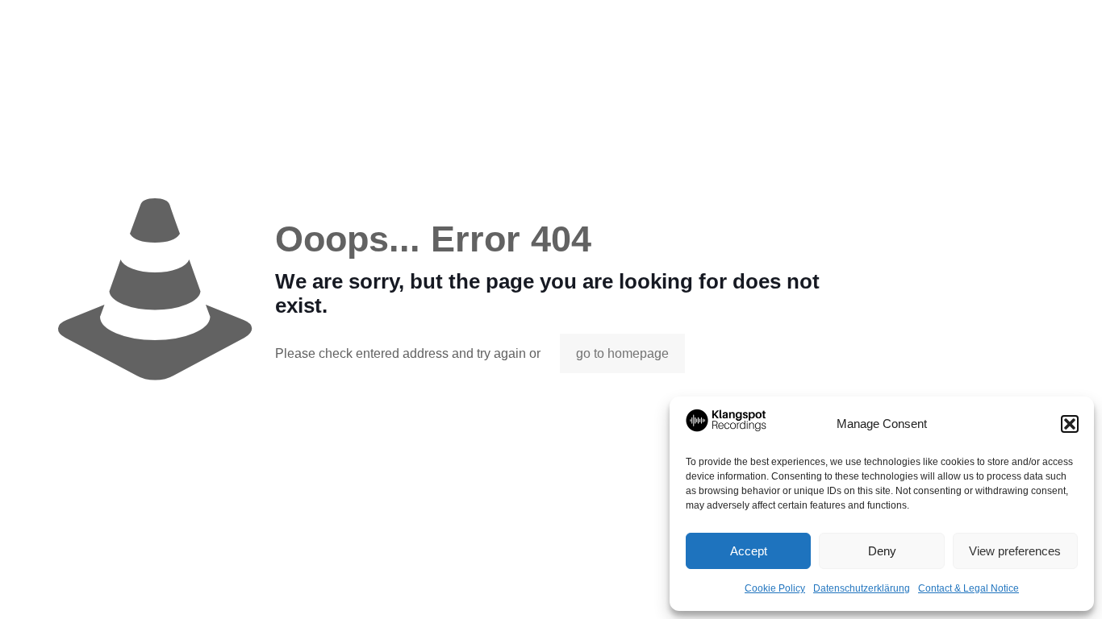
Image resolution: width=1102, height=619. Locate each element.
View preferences (1015, 551)
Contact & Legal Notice (968, 588)
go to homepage (622, 353)
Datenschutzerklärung (861, 588)
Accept (748, 551)
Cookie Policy (775, 588)
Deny (882, 551)
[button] (1070, 424)
